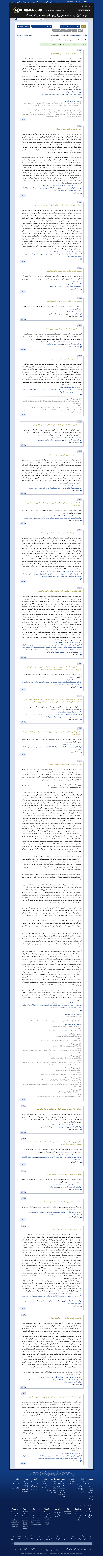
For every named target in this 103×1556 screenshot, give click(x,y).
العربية (57, 1509)
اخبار (82, 1479)
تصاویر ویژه (34, 1483)
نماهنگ (17, 1486)
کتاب (45, 1479)
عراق (48, 488)
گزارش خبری (15, 1488)
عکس (36, 1479)
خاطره (54, 1486)
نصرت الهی (76, 94)
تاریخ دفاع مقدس (64, 188)
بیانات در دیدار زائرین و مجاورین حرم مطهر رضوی (65, 1002)
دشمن (72, 747)
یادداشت (53, 1481)
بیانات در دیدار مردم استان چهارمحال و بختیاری (66, 1184)
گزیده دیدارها (15, 1483)
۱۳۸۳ (80, 588)
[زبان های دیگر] (87, 10)
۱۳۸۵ (80, 499)
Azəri (25, 1509)
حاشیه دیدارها (80, 1483)
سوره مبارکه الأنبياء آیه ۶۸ (71, 1089)
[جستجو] (20, 2)
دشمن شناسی (41, 1157)
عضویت (81, 1492)
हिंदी (68, 1509)
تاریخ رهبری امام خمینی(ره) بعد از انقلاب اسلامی (60, 652)
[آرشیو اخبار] (82, 15)
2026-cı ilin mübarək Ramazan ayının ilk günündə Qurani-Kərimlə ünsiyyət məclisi (25, 1520)
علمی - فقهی (61, 1479)
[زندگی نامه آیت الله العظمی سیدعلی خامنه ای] (78, 15)
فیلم (17, 1479)
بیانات (83, 26)
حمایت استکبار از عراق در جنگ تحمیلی (46, 188)
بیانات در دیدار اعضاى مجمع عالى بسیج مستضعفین (65, 437)
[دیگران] (53, 2)
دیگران (53, 1479)
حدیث (74, 30)
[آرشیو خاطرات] (47, 15)
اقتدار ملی (41, 440)
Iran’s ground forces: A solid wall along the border (78, 1516)
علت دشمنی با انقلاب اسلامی (50, 94)
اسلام (78, 1187)
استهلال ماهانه (61, 1488)
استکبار (78, 747)
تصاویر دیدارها (34, 1481)
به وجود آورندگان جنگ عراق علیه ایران (65, 190)
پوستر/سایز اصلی (34, 1486)
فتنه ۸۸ (77, 254)
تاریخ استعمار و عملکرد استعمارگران (51, 1301)
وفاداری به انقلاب (59, 684)
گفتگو (54, 1483)
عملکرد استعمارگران (68, 1301)
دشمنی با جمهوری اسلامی (54, 344)
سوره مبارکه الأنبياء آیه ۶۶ (71, 1056)
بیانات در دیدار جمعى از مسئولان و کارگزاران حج (66, 1124)
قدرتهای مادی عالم (73, 1007)
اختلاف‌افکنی (41, 1458)
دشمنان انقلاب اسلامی (65, 94)
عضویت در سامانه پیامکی (80, 1488)
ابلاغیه (62, 26)
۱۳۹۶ (80, 126)
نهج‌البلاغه (67, 30)
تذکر (50, 1005)
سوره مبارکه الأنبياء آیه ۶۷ (71, 1068)
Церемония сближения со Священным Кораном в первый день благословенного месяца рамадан (36, 1518)
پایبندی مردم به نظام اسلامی (53, 682)
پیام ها (77, 26)
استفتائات (62, 1481)
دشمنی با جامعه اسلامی (72, 684)
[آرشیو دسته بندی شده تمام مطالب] (27, 2)
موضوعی (20, 35)
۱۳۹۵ (80, 268)
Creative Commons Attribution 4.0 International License (65, 1553)
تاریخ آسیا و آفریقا (74, 188)
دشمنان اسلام (41, 714)
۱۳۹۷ (80, 50)
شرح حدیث (62, 1492)
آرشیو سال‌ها (28, 35)
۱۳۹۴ (80, 356)
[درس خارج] (61, 15)
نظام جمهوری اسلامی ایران (67, 1127)
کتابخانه (45, 1485)
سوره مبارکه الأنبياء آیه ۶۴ (71, 1034)
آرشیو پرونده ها (51, 1490)
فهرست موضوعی (75, 35)
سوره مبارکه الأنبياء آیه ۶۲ (71, 1014)
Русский (36, 1509)
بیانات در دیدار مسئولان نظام (71, 485)
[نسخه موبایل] (79, 10)
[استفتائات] (67, 15)
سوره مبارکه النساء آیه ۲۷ (71, 1077)
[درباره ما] (85, 10)
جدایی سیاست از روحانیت (35, 644)
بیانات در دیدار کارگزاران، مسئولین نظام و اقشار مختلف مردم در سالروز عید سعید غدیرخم (54, 1212)
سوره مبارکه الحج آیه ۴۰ (72, 101)
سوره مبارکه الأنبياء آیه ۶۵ (71, 1044)
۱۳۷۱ (24, 1171)
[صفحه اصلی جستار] (42, 15)
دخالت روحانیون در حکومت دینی (54, 644)
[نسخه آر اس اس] (81, 10)
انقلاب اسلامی (75, 518)
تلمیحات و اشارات (44, 1482)
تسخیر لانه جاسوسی (76, 392)
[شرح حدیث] (54, 15)
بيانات (91, 1479)
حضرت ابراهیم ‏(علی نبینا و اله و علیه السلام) (66, 1005)
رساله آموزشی (61, 1486)
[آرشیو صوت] (30, 15)
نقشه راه (70, 26)
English (78, 1509)
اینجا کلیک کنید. (45, 44)
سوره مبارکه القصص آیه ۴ (71, 399)
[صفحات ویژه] (39, 2)
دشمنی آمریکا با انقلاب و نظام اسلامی (62, 254)
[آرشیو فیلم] (26, 15)
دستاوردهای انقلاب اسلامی (63, 518)
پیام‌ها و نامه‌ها (89, 1483)
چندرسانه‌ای (34, 1489)
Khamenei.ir (33, 1553)
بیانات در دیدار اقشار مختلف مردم (70, 387)
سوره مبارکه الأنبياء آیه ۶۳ (71, 1024)
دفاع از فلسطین (75, 574)
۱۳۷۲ (24, 1106)
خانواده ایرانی (58, 30)
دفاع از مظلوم (48, 574)
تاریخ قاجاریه (76, 644)
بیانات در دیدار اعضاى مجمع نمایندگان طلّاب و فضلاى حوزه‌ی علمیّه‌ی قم (59, 1377)
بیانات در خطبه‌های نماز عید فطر (70, 744)
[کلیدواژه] (46, 2)
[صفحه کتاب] (38, 15)
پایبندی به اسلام (39, 682)
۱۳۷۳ (80, 728)
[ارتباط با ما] (13, 2)
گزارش (54, 1488)
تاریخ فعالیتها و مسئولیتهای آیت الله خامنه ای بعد (65, 1455)
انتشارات (44, 1487)
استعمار (77, 1301)
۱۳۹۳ (80, 421)
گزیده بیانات (89, 1481)
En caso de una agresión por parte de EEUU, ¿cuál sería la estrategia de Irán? (47, 1518)
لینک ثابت (23, 119)
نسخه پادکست (24, 1491)
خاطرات (72, 1479)
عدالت (78, 1214)
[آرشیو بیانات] (73, 15)
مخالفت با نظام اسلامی (53, 714)
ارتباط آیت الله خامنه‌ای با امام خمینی (39, 1455)
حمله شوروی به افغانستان (61, 574)
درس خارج (62, 1490)
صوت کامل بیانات (25, 1482)
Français (15, 1509)
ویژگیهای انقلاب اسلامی (67, 576)
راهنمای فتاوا (61, 1483)
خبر (83, 1481)
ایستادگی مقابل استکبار (29, 1005)
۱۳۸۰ (80, 696)
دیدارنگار (81, 1486)
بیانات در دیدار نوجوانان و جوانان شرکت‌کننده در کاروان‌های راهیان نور (60, 185)
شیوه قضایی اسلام (66, 714)
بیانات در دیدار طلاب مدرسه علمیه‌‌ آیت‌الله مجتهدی (65, 642)
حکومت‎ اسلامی (67, 647)
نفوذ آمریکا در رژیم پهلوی (30, 389)
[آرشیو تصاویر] (34, 15)
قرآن (80, 30)
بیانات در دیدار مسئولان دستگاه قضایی (69, 712)
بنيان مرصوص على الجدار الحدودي (58, 1514)
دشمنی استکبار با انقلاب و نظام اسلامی (38, 254)
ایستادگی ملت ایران (43, 1005)
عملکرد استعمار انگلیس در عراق (70, 488)
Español (47, 1509)
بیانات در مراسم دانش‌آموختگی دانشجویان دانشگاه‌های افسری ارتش (60, 341)
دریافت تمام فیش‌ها (23, 26)
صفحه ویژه (53, 1492)
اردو (88, 1509)
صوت (26, 1479)
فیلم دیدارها (15, 1481)
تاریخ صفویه (78, 652)
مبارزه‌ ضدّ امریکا (64, 392)
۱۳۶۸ (24, 1226)
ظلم (80, 1007)
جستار (91, 1490)
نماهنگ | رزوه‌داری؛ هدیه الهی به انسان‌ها (74, 1)
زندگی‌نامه (72, 1483)
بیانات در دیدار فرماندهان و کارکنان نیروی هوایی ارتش (64, 251)
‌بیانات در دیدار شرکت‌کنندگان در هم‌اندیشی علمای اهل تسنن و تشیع (60, 515)
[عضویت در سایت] (33, 2)
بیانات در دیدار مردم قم (73, 92)
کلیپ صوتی (25, 1489)
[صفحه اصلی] (61, 2)
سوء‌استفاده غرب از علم (33, 1301)
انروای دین (68, 644)
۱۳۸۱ (80, 663)
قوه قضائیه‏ (76, 714)
